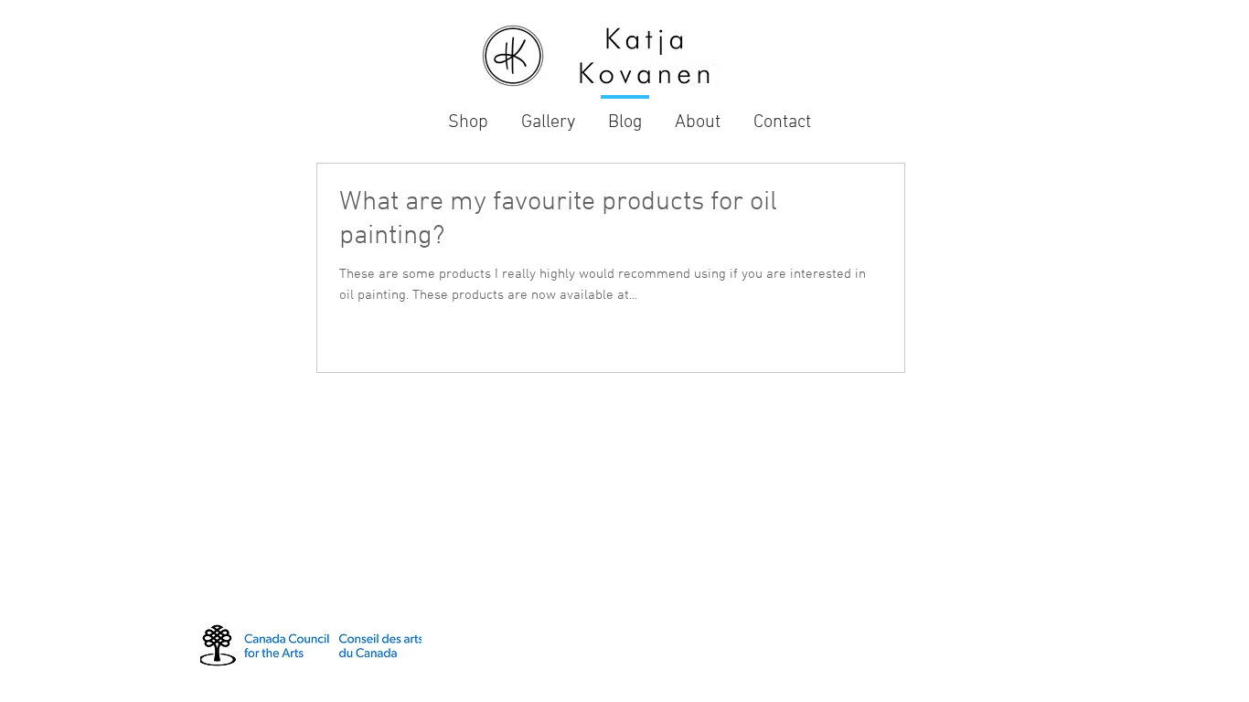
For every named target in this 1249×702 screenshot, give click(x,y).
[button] (548, 114)
